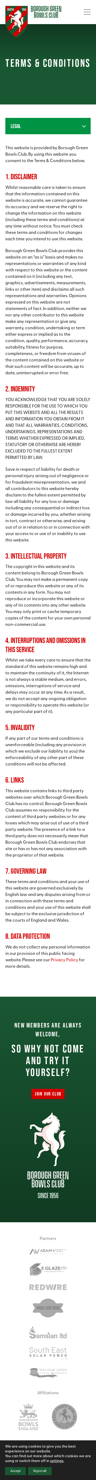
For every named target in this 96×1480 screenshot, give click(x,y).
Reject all (39, 1471)
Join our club (48, 1094)
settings (56, 1461)
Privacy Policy (64, 960)
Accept (15, 1471)
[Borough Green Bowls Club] (33, 21)
